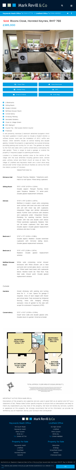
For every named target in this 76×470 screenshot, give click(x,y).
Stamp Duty (21, 89)
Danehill (20, 455)
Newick (55, 453)
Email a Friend (21, 95)
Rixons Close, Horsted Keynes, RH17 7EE (32, 21)
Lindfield (20, 448)
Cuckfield (20, 450)
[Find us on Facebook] (71, 13)
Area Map (56, 95)
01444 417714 (28, 13)
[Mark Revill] (68, 13)
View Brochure (56, 84)
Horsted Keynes (20, 453)
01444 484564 (55, 13)
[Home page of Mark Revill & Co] (23, 7)
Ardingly (56, 448)
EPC (56, 89)
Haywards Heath (20, 445)
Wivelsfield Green (56, 450)
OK (65, 467)
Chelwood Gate (55, 455)
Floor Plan (21, 84)
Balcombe (55, 445)
